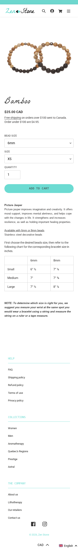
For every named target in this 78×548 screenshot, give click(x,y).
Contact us (14, 517)
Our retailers (15, 509)
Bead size (10, 135)
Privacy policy (15, 400)
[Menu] (68, 10)
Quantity (10, 167)
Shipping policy (16, 377)
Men (10, 435)
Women (12, 428)
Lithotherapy (15, 502)
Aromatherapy (16, 443)
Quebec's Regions (18, 451)
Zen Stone (43, 534)
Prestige (12, 459)
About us (13, 494)
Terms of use (15, 392)
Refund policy (15, 385)
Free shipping (12, 117)
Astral (11, 466)
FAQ (10, 369)
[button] (68, 546)
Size (7, 151)
